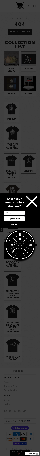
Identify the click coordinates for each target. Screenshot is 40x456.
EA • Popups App (32, 454)
